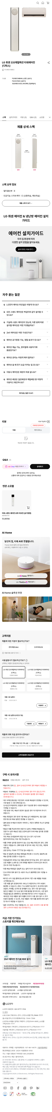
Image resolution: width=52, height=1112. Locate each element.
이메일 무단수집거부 (24, 984)
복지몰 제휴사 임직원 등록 (11, 994)
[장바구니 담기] (28, 508)
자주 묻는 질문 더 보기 (26, 393)
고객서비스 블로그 (22, 1078)
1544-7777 (10, 1024)
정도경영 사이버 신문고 (10, 997)
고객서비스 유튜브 (8, 1078)
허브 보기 (31, 582)
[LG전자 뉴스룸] (24, 1088)
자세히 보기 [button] (26, 660)
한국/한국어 (6, 1083)
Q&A (33, 117)
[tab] (13, 672)
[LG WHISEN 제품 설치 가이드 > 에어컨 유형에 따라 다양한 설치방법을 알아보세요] (26, 253)
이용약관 (13, 984)
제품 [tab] (14, 430)
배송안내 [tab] (6, 780)
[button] (38, 3)
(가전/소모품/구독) (32, 1015)
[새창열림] (5, 1088)
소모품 (42, 117)
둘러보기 (30, 576)
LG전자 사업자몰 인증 (28, 994)
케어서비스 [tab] (38, 430)
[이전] (23, 54)
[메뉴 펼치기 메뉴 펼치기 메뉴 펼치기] (49, 117)
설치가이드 (13, 117)
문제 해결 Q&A (14, 647)
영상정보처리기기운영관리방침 (29, 987)
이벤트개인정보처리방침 (10, 987)
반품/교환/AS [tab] (15, 780)
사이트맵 (5, 984)
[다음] (29, 54)
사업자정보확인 (42, 1048)
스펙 (4, 117)
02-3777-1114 (20, 1009)
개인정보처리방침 (38, 984)
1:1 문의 (5, 1012)
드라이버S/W (38, 647)
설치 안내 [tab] (25, 780)
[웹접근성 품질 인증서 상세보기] (33, 1094)
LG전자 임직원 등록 (9, 990)
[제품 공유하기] (48, 62)
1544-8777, (27, 1027)
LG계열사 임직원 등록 (24, 990)
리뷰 (23, 117)
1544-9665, (34, 1021)
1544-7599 (30, 1018)
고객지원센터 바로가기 (26, 755)
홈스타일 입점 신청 (25, 997)
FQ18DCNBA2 (9, 70)
